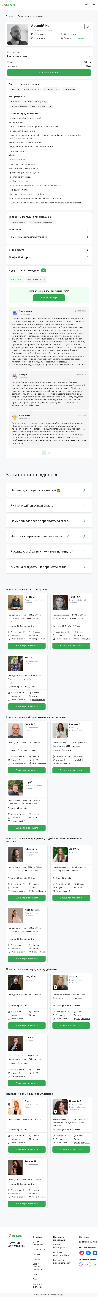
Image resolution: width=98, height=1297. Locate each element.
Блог (35, 1274)
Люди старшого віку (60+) (35, 101)
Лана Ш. (30, 1101)
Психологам (39, 1249)
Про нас (37, 1259)
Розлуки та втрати (31, 89)
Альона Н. (31, 848)
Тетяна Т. (30, 657)
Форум (36, 1254)
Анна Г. (73, 976)
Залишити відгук (49, 297)
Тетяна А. (75, 596)
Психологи (23, 16)
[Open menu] (93, 5)
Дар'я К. (74, 848)
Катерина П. (32, 909)
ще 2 (10, 621)
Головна (10, 16)
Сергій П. (30, 724)
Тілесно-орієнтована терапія (42, 222)
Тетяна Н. (30, 1161)
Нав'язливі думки (51, 89)
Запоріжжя (38, 16)
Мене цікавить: (13, 52)
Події (35, 1279)
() (16, 279)
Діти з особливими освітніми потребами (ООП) (31, 106)
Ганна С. (30, 596)
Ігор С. (28, 782)
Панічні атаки (69, 89)
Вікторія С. (75, 1101)
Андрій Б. (30, 976)
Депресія (15, 89)
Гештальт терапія (18, 222)
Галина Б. (75, 724)
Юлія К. (29, 1037)
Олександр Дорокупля (82, 38)
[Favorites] (86, 5)
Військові (15, 101)
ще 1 (10, 682)
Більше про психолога (27, 645)
